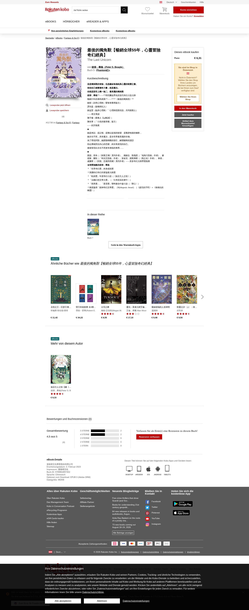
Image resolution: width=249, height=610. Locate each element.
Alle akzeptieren (63, 601)
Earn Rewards (52, 2)
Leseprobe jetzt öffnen (60, 105)
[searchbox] (100, 9)
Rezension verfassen (149, 437)
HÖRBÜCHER (71, 21)
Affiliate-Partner (87, 502)
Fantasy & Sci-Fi (63, 122)
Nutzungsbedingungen (130, 552)
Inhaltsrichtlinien (193, 552)
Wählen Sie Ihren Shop (188, 98)
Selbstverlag (85, 498)
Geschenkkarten (188, 2)
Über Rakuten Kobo (56, 498)
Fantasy (76, 122)
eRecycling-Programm (57, 510)
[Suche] (124, 9)
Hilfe (202, 2)
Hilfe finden (52, 522)
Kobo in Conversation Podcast (60, 506)
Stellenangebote (87, 506)
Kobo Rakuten (57, 10)
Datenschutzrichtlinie (151, 552)
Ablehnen (102, 601)
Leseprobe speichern (59, 110)
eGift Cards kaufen (55, 518)
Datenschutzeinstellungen (173, 552)
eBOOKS (51, 21)
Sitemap (50, 526)
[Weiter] (202, 297)
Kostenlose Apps (54, 514)
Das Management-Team (58, 502)
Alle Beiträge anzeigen (123, 533)
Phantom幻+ (103, 70)
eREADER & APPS (98, 21)
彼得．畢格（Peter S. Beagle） (108, 67)
